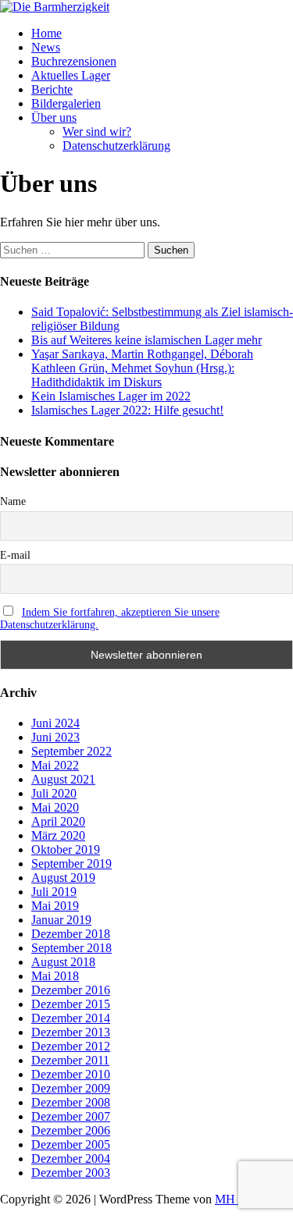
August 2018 (63, 961)
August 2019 (63, 877)
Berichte (52, 89)
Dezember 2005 (70, 1144)
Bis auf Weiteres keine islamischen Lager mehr (146, 340)
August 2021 (63, 779)
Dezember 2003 (70, 1172)
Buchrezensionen (73, 61)
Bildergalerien (66, 103)
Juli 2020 (54, 793)
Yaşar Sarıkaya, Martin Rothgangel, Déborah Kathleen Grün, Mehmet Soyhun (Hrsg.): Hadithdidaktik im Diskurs (142, 368)
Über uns (54, 117)
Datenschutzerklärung (116, 145)
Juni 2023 (55, 737)
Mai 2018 (55, 976)
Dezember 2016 (70, 990)
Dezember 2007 (70, 1116)
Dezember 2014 (70, 1018)
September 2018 (71, 947)
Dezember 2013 (70, 1032)
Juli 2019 (54, 891)
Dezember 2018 (70, 933)
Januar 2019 (61, 919)
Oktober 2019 (65, 849)
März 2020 (58, 835)
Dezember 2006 (70, 1130)
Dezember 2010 (70, 1074)
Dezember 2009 (70, 1088)
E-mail (15, 555)
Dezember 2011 (70, 1060)
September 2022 (71, 751)
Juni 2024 (55, 723)
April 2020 (58, 821)
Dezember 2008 (70, 1102)
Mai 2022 (55, 765)
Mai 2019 (55, 905)
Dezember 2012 (70, 1046)
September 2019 (71, 863)
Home (46, 33)
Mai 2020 (55, 807)
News (45, 47)
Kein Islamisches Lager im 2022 (111, 396)
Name (13, 501)
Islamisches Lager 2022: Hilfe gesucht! (127, 410)
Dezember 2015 (70, 1004)
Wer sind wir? (97, 131)
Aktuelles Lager (70, 75)
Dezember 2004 (70, 1158)
